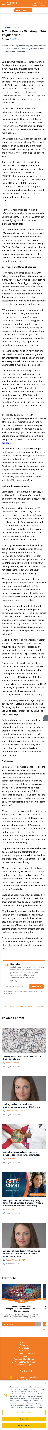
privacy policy (8, 993)
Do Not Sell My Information (24, 1362)
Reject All (24, 1419)
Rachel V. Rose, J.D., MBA (15, 1111)
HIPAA (5, 1006)
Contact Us (24, 1350)
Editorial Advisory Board (24, 1353)
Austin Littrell (11, 1159)
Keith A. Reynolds (13, 1063)
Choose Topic (21, 10)
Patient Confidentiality (35, 1006)
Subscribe (35, 986)
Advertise (24, 1345)
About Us (24, 1342)
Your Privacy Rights (24, 1364)
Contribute (24, 1348)
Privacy (24, 1356)
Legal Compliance (17, 1006)
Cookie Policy (41, 1407)
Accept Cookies (24, 1426)
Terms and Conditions (24, 1359)
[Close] (45, 1383)
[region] (24, 1405)
